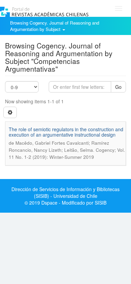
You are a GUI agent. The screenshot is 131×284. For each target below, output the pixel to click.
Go (118, 86)
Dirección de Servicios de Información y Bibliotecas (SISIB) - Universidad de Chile (65, 192)
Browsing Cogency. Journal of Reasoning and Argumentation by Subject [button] (54, 26)
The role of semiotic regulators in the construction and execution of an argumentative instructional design (66, 132)
